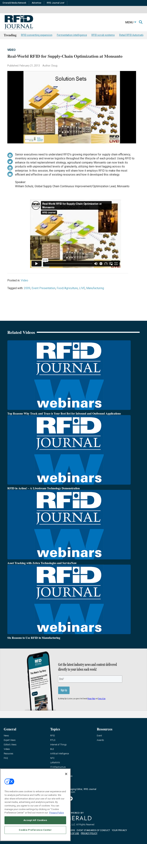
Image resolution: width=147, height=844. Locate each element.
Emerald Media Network (14, 3)
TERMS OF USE (71, 833)
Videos (7, 749)
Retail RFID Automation (132, 35)
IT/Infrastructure (58, 767)
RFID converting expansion (36, 35)
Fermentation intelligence (72, 35)
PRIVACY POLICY (89, 833)
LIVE (82, 288)
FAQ (6, 758)
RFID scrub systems (103, 35)
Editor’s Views (10, 745)
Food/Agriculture (67, 288)
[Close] (66, 774)
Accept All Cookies (35, 820)
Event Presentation (43, 288)
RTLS (52, 740)
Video (11, 50)
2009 (27, 288)
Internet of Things (58, 745)
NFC (52, 758)
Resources (8, 754)
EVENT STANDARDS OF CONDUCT (93, 830)
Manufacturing (95, 288)
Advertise (36, 3)
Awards (100, 740)
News (6, 736)
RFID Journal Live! (55, 3)
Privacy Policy (56, 812)
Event (99, 736)
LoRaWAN (55, 763)
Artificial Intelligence (59, 754)
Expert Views (10, 740)
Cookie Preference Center (35, 830)
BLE (52, 749)
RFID (52, 736)
